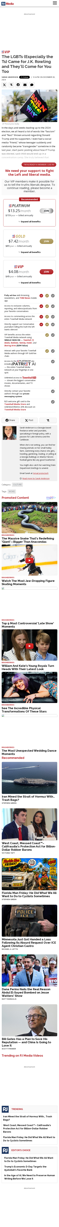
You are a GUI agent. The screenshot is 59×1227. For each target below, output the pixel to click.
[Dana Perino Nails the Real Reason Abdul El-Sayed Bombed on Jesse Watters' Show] (29, 970)
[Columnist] (11, 432)
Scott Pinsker (9, 1049)
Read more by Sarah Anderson (36, 478)
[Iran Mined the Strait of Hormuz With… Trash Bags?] (29, 777)
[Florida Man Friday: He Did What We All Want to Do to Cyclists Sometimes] (29, 874)
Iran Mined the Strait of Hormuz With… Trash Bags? (28, 798)
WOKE (12, 491)
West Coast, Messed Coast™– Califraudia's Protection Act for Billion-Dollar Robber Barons (29, 846)
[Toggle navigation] (55, 3)
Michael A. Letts (10, 949)
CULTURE (17, 485)
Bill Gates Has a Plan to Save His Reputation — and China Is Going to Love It (26, 1042)
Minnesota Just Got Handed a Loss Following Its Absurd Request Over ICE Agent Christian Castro (29, 943)
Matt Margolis (9, 999)
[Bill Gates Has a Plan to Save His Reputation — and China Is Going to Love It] (29, 1020)
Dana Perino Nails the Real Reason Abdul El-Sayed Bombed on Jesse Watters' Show (26, 992)
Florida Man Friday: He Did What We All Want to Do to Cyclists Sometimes (29, 894)
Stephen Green (9, 803)
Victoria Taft (8, 853)
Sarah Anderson (10, 77)
